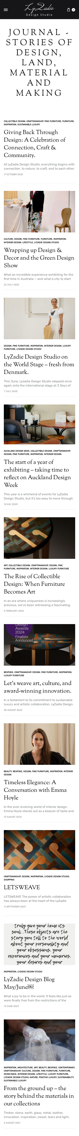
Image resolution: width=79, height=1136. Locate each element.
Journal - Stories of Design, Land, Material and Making (39, 63)
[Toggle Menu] (6, 10)
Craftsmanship (34, 121)
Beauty (8, 771)
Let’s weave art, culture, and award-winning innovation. (38, 687)
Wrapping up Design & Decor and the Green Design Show (39, 258)
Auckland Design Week (17, 451)
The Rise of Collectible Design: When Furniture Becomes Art (34, 584)
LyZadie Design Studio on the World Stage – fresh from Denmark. (39, 365)
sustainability (66, 1077)
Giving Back (10, 1074)
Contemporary (66, 1067)
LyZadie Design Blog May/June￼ (29, 983)
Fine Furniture (52, 121)
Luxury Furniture (59, 568)
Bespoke (8, 672)
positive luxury (48, 1077)
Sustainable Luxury (28, 124)
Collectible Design (14, 121)
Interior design (12, 242)
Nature (34, 1077)
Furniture (68, 121)
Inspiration (10, 124)
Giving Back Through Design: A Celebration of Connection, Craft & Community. (34, 144)
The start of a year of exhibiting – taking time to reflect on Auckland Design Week (37, 474)
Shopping (9, 880)
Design (18, 239)
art (5, 565)
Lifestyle (27, 242)
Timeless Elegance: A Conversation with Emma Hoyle (35, 790)
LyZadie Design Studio (46, 242)
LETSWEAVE (22, 888)
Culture (8, 239)
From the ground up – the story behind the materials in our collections (39, 1096)
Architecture (25, 1067)
